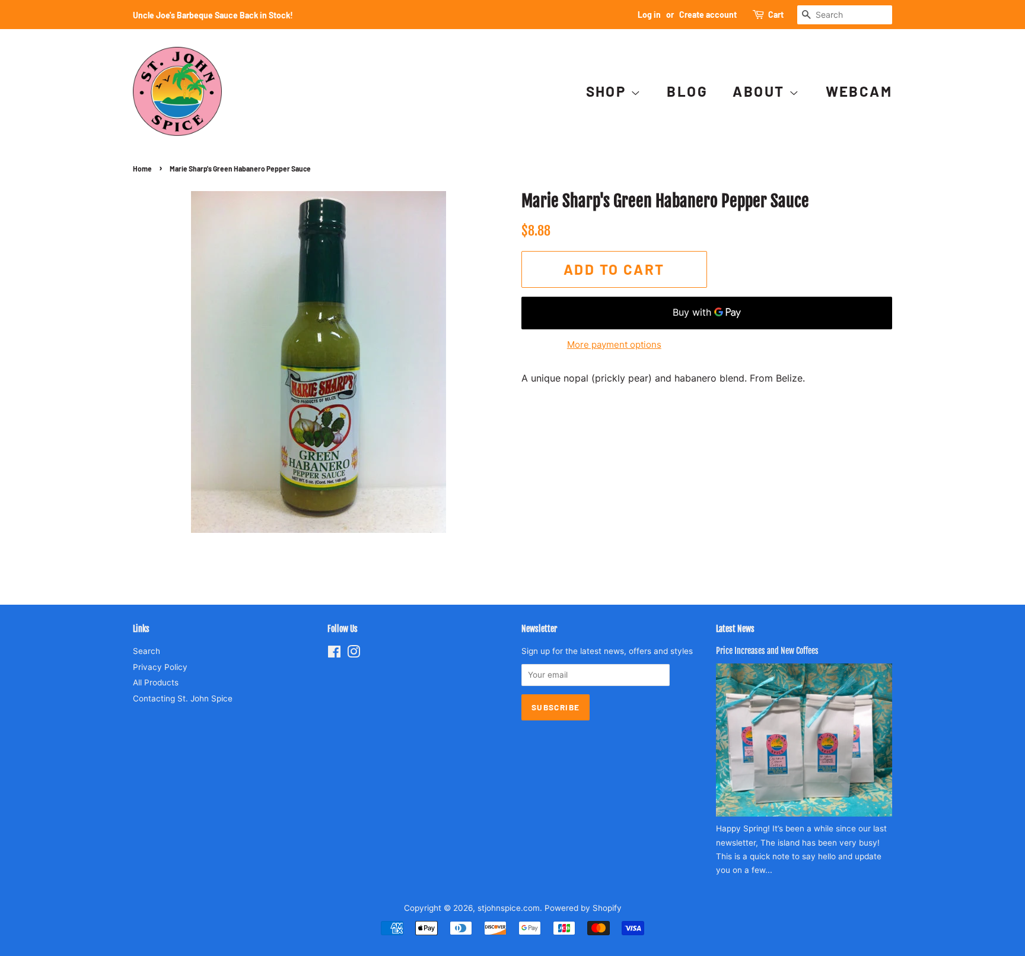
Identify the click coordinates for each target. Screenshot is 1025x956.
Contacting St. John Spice (183, 698)
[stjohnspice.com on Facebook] (334, 654)
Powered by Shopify (583, 908)
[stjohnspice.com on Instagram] (353, 654)
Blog (687, 91)
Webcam (859, 91)
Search (146, 651)
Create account (708, 14)
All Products (156, 682)
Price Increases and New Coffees (767, 651)
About (760, 91)
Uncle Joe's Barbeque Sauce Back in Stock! (213, 15)
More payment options (614, 344)
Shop (608, 91)
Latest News (735, 629)
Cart (776, 14)
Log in (649, 14)
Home (142, 168)
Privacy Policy (160, 667)
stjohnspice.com (509, 908)
